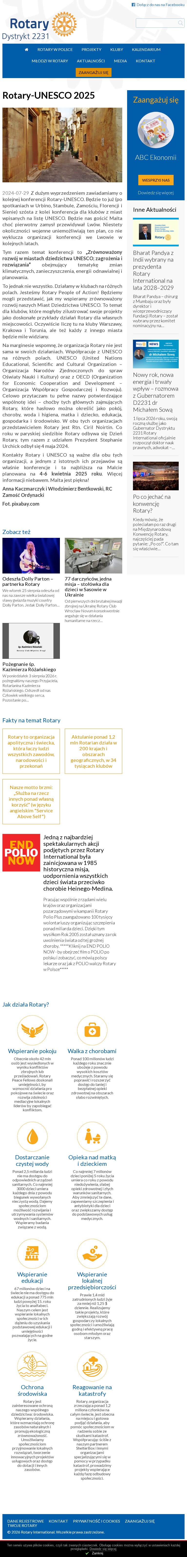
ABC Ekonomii (156, 157)
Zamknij (97, 1553)
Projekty (91, 49)
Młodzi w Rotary (50, 60)
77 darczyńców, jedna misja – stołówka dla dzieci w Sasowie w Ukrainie (88, 586)
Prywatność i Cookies (96, 1521)
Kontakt (145, 60)
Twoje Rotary (22, 1525)
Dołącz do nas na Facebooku (161, 4)
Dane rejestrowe (25, 1521)
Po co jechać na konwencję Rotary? (152, 503)
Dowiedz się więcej (156, 192)
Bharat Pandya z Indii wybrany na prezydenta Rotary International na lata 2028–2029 (153, 270)
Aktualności (91, 60)
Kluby (116, 49)
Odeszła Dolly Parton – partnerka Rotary (27, 581)
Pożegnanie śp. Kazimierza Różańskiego (29, 666)
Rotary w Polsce (55, 49)
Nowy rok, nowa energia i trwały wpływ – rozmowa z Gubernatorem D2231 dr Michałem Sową (155, 392)
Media (120, 60)
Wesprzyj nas (156, 180)
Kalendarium (146, 49)
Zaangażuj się (94, 72)
